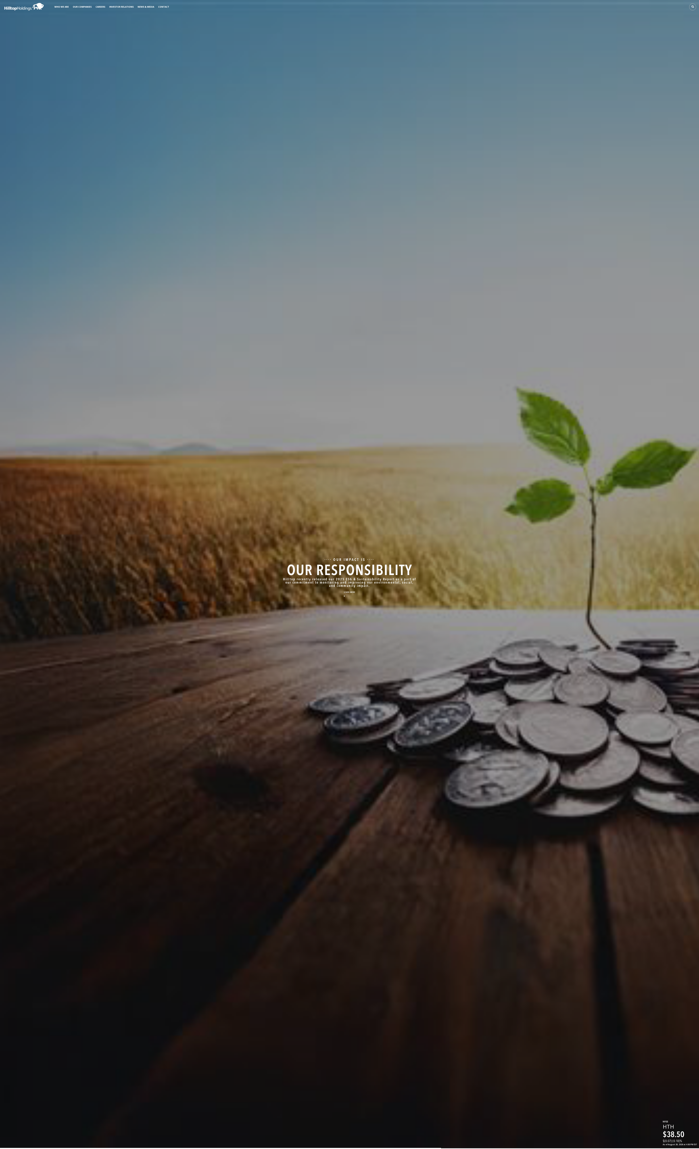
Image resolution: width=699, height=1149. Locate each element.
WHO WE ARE (61, 7)
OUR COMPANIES (82, 7)
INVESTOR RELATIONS (121, 7)
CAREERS (100, 7)
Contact (163, 7)
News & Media (146, 7)
